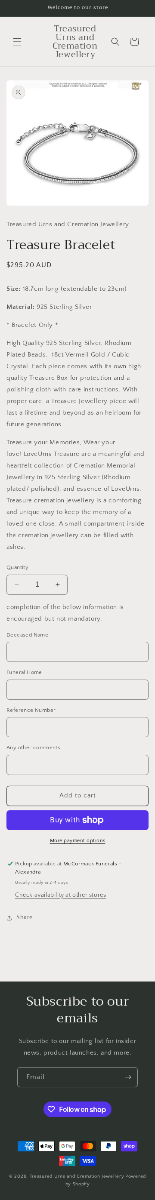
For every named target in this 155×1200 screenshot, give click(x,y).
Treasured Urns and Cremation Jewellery (77, 1176)
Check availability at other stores (60, 895)
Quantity (17, 567)
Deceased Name (27, 635)
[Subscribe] (127, 1077)
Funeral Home (24, 672)
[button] (17, 41)
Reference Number (31, 710)
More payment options (77, 840)
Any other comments (33, 748)
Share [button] (24, 917)
